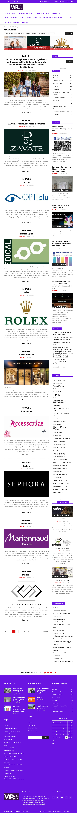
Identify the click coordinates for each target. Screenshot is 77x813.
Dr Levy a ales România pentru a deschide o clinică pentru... (43, 690)
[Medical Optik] (26, 251)
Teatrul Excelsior (60, 474)
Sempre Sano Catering (62, 548)
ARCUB (64, 380)
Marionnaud (26, 523)
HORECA (55, 86)
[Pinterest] (14, 1)
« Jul (53, 743)
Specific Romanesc (57, 471)
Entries (31, 725)
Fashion (55, 418)
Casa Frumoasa (26, 355)
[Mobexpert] (31, 699)
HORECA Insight (58, 432)
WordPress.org (32, 731)
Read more (25, 112)
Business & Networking (60, 106)
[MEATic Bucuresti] (62, 572)
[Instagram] (8, 1)
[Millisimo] (26, 592)
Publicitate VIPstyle (58, 633)
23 (71, 734)
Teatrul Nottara (58, 480)
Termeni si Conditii (58, 658)
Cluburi (48, 13)
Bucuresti (58, 395)
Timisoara (56, 489)
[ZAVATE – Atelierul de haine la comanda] (38, 43)
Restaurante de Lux (60, 460)
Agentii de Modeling (31, 33)
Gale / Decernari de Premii (61, 112)
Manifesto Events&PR (59, 444)
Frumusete (57, 17)
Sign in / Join (70, 1)
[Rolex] (26, 311)
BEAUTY (55, 103)
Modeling (55, 447)
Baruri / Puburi (56, 13)
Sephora (26, 466)
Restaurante (30, 13)
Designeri (49, 33)
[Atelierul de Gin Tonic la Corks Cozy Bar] (62, 220)
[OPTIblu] (26, 197)
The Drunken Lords (61, 483)
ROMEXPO (63, 465)
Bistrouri (28, 17)
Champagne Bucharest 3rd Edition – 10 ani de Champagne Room (61, 169)
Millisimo (26, 575)
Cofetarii (42, 17)
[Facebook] (5, 1)
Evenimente (12, 13)
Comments (32, 728)
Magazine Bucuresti (59, 619)
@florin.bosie (50, 673)
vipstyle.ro (22, 126)
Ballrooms (40, 13)
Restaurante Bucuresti (59, 639)
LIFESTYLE (56, 95)
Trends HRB (64, 489)
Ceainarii (14, 17)
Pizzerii (20, 17)
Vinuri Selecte (58, 492)
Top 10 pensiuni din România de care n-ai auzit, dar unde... (42, 706)
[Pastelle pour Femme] (15, 43)
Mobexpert (39, 697)
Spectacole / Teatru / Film (61, 92)
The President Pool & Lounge (60, 486)
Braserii (34, 17)
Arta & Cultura (57, 83)
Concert (56, 406)
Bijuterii (55, 392)
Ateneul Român (58, 386)
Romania (56, 465)
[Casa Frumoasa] (26, 372)
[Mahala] (62, 511)
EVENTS (7, 47)
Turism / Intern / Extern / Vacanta (63, 661)
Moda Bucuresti (58, 622)
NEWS (6, 13)
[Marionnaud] (26, 538)
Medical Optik (26, 234)
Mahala (62, 519)
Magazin (67, 438)
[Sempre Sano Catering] (62, 541)
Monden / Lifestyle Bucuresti (61, 625)
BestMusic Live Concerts (60, 389)
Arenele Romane (57, 383)
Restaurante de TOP (62, 462)
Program (64, 450)
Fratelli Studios (57, 424)
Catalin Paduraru (57, 398)
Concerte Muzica (58, 78)
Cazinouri (49, 17)
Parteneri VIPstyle (58, 630)
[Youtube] (17, 1)
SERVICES (56, 114)
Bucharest (61, 392)
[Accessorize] (26, 426)
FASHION (31, 45)
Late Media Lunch (57, 438)
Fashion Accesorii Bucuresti (61, 613)
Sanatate (64, 468)
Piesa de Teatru (56, 450)
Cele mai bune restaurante (59, 402)
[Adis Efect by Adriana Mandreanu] (61, 43)
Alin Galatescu (57, 380)
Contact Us (66, 811)
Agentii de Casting (19, 33)
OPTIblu (26, 182)
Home (5, 27)
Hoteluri (16, 22)
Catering (22, 13)
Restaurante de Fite (59, 457)
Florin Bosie (20, 70)
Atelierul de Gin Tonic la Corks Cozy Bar (61, 343)
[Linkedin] (11, 1)
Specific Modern (59, 576)
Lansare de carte (57, 435)
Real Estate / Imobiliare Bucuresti (63, 636)
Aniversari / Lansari (61, 190)
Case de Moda (41, 33)
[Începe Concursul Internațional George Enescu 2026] (62, 143)
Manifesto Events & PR (59, 441)
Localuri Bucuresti (58, 616)
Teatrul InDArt (57, 477)
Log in (30, 722)
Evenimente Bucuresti (59, 611)
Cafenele (7, 17)
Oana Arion (62, 447)
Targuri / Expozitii (58, 109)
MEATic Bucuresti (62, 580)
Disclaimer (43, 811)
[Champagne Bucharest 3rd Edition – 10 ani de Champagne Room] (62, 183)
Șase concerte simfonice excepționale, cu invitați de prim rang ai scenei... (61, 244)
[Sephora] (26, 484)
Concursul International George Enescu (61, 414)
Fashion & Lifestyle (59, 98)
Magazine (8, 22)
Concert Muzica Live (61, 410)
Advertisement (57, 811)
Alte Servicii (25, 22)
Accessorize (26, 411)
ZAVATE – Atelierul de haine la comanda (26, 124)
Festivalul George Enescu (59, 421)
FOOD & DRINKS (58, 81)
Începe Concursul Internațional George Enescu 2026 (62, 129)
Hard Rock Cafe (59, 428)
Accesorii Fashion (9, 33)
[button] (71, 17)
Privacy (50, 811)
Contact (55, 608)
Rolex (26, 292)
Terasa (66, 480)
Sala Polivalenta (57, 468)
